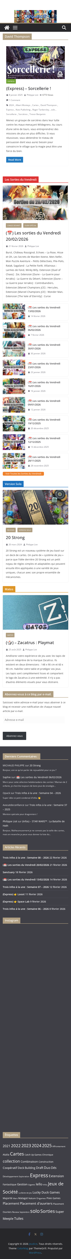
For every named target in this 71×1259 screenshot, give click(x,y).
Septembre (24, 1212)
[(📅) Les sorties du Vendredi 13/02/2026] (14, 312)
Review (15, 1212)
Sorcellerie (11, 114)
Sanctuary (9, 872)
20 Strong (15, 537)
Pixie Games (53, 1198)
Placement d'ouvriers (36, 1203)
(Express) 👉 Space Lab (16, 901)
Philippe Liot (32, 94)
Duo (47, 1167)
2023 (26, 1145)
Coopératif (10, 1168)
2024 (11, 105)
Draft (39, 1168)
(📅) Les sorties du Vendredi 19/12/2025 (44, 421)
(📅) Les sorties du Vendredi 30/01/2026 (44, 346)
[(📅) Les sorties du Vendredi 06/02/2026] (14, 330)
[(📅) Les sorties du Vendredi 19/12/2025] (14, 424)
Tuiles (18, 1218)
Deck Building (26, 1168)
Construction (46, 1161)
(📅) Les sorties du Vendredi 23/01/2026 (44, 365)
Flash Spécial (30, 225)
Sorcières (23, 114)
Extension (56, 1176)
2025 (47, 1145)
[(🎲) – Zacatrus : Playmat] (35, 612)
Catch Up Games (33, 1154)
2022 (16, 1145)
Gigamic (31, 1184)
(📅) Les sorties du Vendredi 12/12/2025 (44, 440)
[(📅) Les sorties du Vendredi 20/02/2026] (35, 202)
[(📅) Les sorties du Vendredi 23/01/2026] (14, 368)
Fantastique (9, 1184)
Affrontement (58, 1146)
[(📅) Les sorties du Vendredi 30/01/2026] (14, 349)
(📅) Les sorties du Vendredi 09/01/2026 (44, 402)
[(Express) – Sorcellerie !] (35, 62)
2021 (6, 1146)
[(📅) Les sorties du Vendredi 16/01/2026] (14, 386)
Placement (11, 1203)
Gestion (22, 1184)
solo (53, 109)
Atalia (6, 1154)
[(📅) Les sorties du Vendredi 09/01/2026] (14, 405)
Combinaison (29, 1161)
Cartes (35, 105)
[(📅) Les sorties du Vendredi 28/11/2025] (14, 461)
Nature (32, 1198)
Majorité (7, 1198)
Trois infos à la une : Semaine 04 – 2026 (38, 793)
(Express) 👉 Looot (14, 894)
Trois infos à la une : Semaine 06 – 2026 (26, 908)
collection (11, 1161)
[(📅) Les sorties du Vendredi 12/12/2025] (14, 442)
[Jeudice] (35, 12)
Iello (39, 1184)
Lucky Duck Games (46, 1192)
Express (11, 81)
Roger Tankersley (40, 109)
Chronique (47, 1154)
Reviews (10, 530)
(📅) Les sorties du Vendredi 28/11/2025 (44, 458)
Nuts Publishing (23, 109)
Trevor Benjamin (37, 114)
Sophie (7, 777)
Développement (10, 1176)
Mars (15, 1198)
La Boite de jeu (25, 1192)
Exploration (24, 1176)
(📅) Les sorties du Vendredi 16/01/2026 (44, 384)
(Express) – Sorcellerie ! (28, 88)
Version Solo (25, 530)
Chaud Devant (13, 225)
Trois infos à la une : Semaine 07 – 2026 (26, 887)
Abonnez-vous (14, 736)
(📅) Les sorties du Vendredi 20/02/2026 (33, 236)
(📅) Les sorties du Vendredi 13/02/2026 (44, 309)
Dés (54, 1168)
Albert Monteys (23, 105)
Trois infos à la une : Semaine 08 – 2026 (26, 857)
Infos (45, 1184)
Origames (41, 1198)
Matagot (23, 1198)
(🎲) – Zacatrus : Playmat (30, 642)
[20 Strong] (35, 507)
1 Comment (14, 100)
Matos (10, 635)
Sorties (47, 1211)
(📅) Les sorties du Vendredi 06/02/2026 (44, 328)
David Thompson (48, 105)
